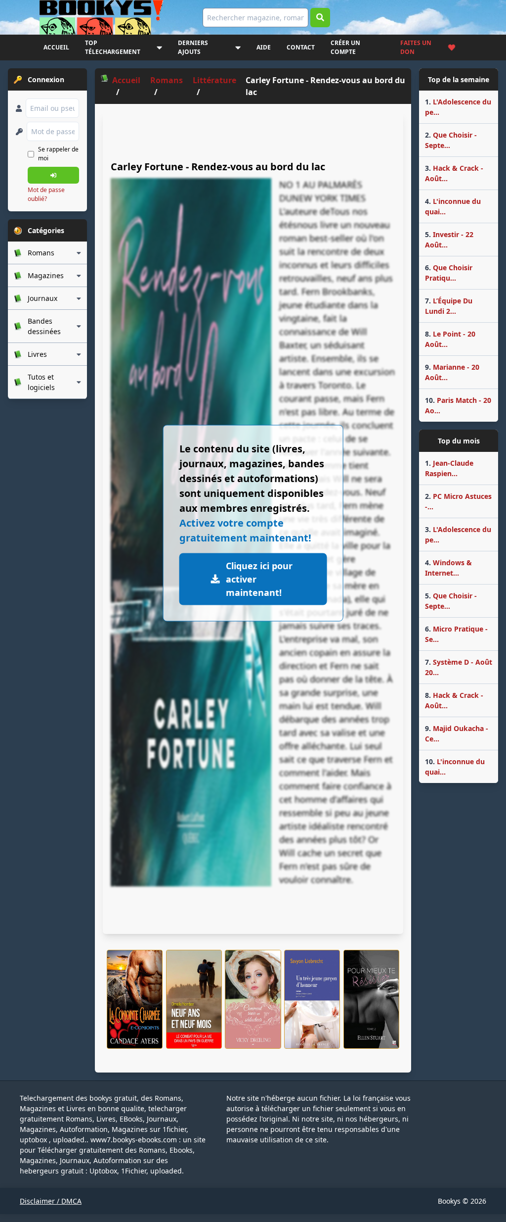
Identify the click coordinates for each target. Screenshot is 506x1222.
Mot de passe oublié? (46, 194)
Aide (263, 47)
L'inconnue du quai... (453, 206)
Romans (166, 80)
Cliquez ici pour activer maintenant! (259, 578)
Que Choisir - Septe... (451, 140)
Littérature (214, 80)
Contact (301, 47)
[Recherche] (320, 17)
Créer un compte (345, 47)
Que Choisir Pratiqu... (448, 273)
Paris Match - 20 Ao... (458, 405)
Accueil (56, 47)
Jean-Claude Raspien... (449, 468)
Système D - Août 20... (458, 667)
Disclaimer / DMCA (51, 1201)
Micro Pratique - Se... (456, 634)
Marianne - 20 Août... (452, 372)
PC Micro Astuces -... (458, 501)
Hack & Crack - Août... (454, 173)
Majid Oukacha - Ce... (456, 733)
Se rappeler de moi (58, 153)
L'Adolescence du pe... (458, 107)
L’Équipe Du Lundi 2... (448, 306)
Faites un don (415, 47)
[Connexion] (53, 175)
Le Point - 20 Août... (450, 339)
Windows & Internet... (448, 568)
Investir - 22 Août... (449, 239)
